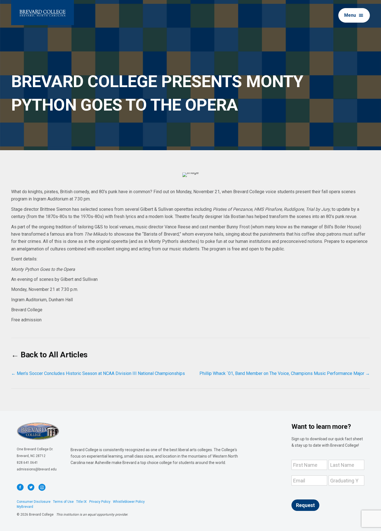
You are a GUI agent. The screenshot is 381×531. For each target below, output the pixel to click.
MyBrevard (25, 507)
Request (305, 505)
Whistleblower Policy (129, 502)
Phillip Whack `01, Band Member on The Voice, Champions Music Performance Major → (284, 373)
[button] (354, 15)
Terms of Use (63, 502)
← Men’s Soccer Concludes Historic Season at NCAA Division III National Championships (98, 373)
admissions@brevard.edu (37, 469)
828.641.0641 (27, 463)
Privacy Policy (99, 502)
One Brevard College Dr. (35, 449)
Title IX (81, 502)
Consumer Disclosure (33, 502)
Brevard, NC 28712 (31, 456)
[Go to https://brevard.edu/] (42, 12)
